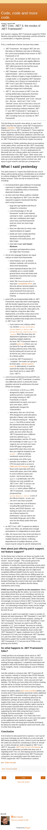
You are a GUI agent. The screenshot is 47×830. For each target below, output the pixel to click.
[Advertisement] (23, 6)
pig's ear (20, 344)
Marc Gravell (18, 817)
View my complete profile (19, 820)
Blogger (27, 828)
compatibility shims (25, 284)
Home (23, 778)
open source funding (28, 691)
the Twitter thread (8, 763)
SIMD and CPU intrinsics (19, 466)
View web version (23, 782)
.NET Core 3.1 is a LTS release (28, 747)
